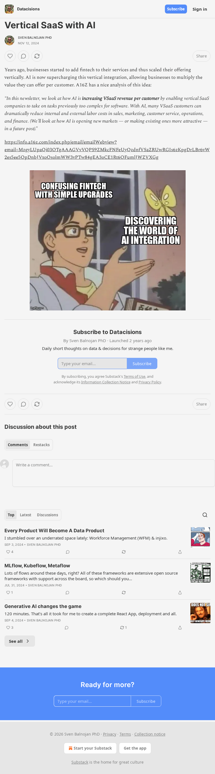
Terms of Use (134, 376)
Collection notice (149, 734)
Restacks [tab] (41, 444)
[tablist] (28, 444)
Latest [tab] (25, 514)
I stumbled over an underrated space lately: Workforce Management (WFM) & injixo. (85, 538)
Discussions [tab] (47, 514)
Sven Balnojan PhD (35, 38)
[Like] (10, 56)
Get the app (135, 748)
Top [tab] (11, 514)
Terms (125, 734)
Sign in (200, 9)
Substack (79, 762)
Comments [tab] (18, 444)
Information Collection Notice (105, 381)
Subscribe (176, 8)
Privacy (109, 734)
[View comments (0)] (23, 56)
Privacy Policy (150, 381)
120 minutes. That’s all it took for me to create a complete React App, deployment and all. (90, 613)
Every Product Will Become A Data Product (54, 530)
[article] (107, 541)
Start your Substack (93, 748)
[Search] (205, 514)
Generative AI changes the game (42, 606)
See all (16, 641)
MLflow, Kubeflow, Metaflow (37, 565)
